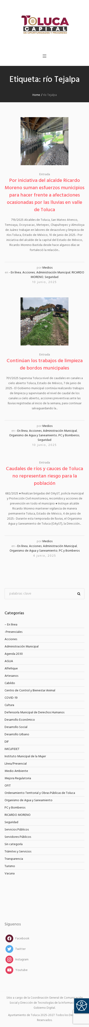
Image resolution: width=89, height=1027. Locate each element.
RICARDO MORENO (18, 815)
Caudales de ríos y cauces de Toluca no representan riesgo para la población (44, 476)
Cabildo (10, 683)
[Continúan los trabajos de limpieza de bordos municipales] (44, 321)
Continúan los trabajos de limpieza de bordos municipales (45, 364)
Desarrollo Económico (20, 719)
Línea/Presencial (16, 763)
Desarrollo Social (16, 727)
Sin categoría (14, 844)
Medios (47, 267)
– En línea (11, 624)
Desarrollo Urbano (17, 734)
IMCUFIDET (12, 749)
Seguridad (51, 277)
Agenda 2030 (14, 654)
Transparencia (14, 859)
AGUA (9, 661)
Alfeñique (11, 668)
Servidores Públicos (18, 837)
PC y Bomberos (68, 435)
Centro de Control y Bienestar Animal (30, 690)
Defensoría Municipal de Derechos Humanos (34, 712)
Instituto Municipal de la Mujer (25, 756)
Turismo (10, 866)
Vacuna (10, 873)
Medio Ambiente (16, 771)
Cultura (9, 705)
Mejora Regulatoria (18, 778)
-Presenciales (13, 632)
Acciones (28, 272)
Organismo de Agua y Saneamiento (33, 435)
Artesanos (11, 676)
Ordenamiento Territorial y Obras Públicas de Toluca (40, 793)
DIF (7, 741)
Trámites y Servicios (18, 851)
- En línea (15, 272)
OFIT (8, 785)
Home (36, 95)
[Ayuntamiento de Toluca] (44, 24)
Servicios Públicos (17, 829)
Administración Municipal (53, 272)
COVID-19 (11, 698)
